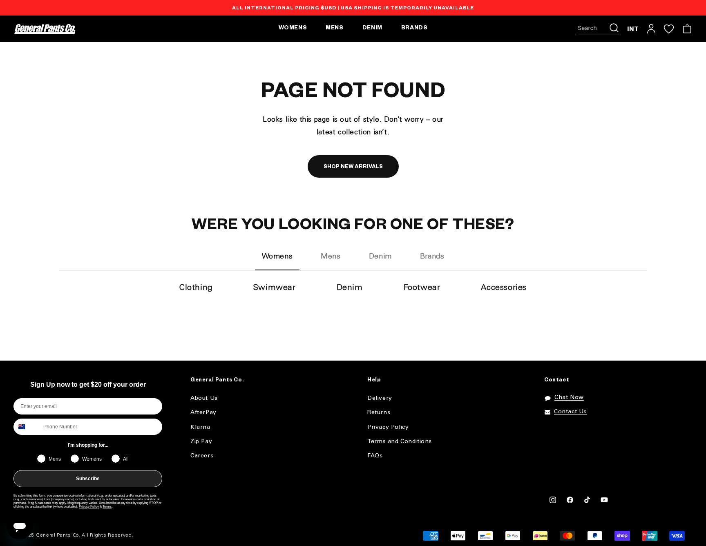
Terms (107, 506)
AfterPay (203, 412)
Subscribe (88, 478)
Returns (378, 412)
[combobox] (26, 427)
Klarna (200, 427)
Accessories (504, 288)
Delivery (379, 398)
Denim (350, 288)
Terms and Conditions (399, 441)
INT (633, 29)
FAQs (374, 456)
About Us (204, 398)
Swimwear (274, 288)
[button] (598, 29)
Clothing (195, 288)
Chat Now (569, 397)
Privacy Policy (89, 506)
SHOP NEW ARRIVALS (353, 167)
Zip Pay (201, 441)
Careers (201, 456)
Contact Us (570, 412)
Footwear (422, 288)
